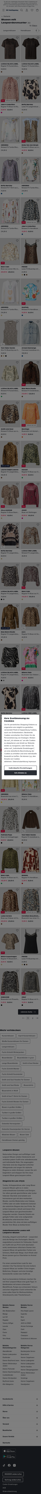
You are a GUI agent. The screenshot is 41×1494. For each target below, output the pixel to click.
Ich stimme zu (20, 773)
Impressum (32, 761)
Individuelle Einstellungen (20, 768)
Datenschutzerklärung (20, 761)
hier (30, 756)
